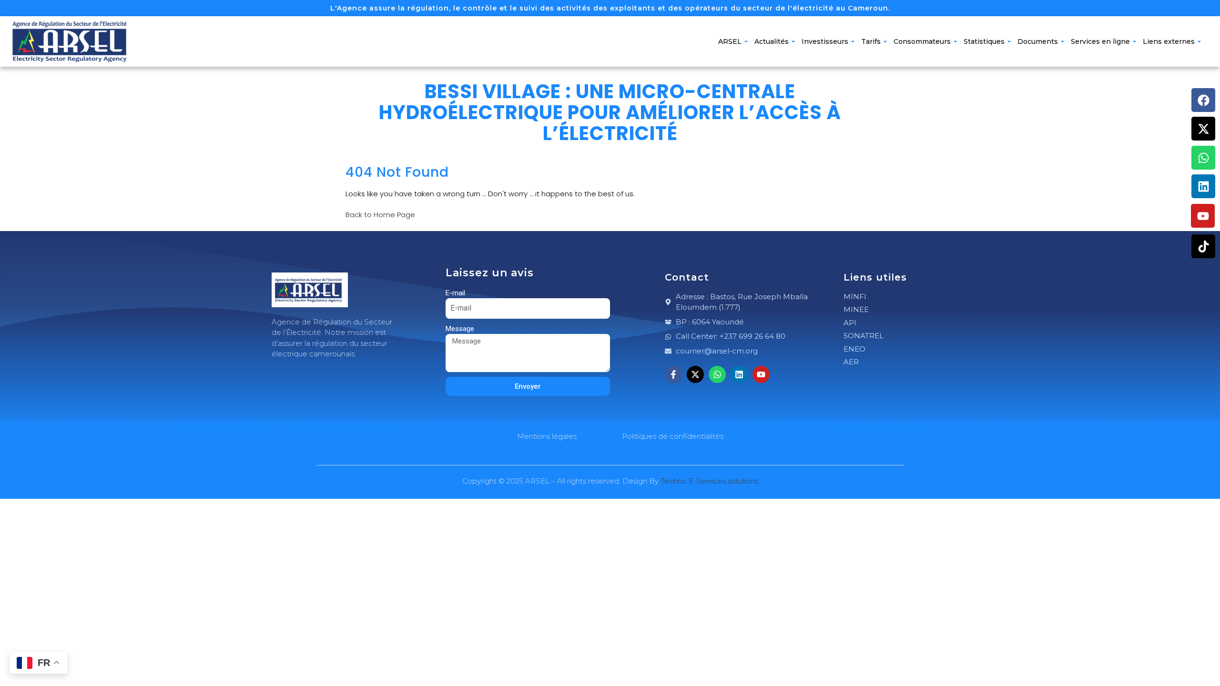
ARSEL (730, 41)
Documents (1037, 41)
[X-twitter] (1203, 129)
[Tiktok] (1203, 246)
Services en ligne (1100, 41)
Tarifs (871, 41)
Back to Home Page (380, 215)
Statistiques (984, 41)
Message (460, 328)
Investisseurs (825, 41)
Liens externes (1169, 41)
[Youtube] (1203, 216)
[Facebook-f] (673, 374)
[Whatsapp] (1203, 158)
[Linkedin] (1203, 186)
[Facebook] (1203, 100)
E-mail (455, 293)
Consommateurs (922, 41)
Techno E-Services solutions (709, 480)
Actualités (771, 41)
